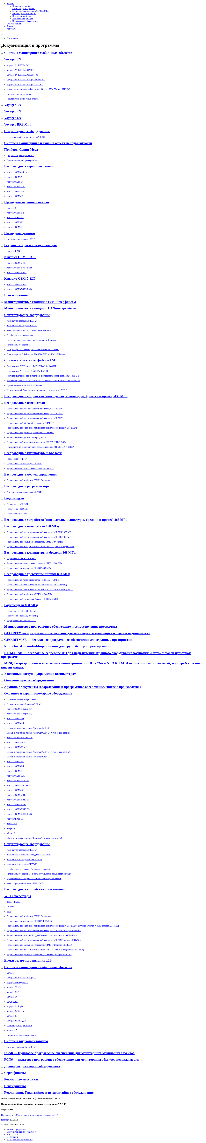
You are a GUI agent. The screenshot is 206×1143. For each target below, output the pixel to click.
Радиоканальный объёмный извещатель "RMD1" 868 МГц (35, 542)
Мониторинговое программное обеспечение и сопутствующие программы (60, 626)
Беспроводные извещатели (24, 403)
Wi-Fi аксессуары (17, 896)
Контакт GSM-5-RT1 (20, 257)
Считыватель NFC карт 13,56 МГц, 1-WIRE (27, 371)
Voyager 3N (12, 105)
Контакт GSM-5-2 (15, 213)
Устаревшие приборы (22, 18)
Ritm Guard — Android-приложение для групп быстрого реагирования (57, 646)
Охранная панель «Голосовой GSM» (24, 704)
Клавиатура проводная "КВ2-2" (22, 864)
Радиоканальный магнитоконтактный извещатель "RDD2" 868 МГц (39, 537)
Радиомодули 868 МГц (21, 605)
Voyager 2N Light (15, 1006)
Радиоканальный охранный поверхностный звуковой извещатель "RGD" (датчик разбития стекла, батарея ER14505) (63, 926)
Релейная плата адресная (18, 345)
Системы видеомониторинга (26, 1041)
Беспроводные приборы (23, 8)
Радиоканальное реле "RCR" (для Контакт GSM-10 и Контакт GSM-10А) (42, 935)
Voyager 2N (12, 59)
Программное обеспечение (25, 21)
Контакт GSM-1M (15, 718)
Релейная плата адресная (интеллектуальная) (28, 869)
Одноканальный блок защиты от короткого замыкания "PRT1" (37, 390)
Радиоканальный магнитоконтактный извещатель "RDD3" (35, 418)
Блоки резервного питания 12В (28, 960)
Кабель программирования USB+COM (25, 883)
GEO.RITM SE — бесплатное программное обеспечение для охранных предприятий (68, 639)
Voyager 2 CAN (14, 992)
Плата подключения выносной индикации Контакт (31, 340)
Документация (14, 23)
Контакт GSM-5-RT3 (20, 278)
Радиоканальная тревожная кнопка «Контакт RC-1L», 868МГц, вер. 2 (40, 589)
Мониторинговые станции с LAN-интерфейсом (40, 308)
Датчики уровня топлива (19, 94)
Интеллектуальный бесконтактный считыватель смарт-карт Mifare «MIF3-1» (43, 376)
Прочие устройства (21, 16)
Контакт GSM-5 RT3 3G (18, 809)
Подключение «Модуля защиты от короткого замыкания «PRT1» (32, 1115)
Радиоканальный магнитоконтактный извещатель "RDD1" (35, 408)
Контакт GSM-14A (16, 186)
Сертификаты (15, 1073)
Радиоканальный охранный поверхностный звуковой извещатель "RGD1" (42, 428)
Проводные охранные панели (26, 202)
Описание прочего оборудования (29, 680)
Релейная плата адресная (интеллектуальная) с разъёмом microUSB (39, 874)
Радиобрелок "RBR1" (17, 459)
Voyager (10, 973)
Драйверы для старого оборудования (32, 1066)
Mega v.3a (11, 833)
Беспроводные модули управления (30, 474)
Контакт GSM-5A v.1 (17, 742)
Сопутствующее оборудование (27, 131)
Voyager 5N (12, 997)
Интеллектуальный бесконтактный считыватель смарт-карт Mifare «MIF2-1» (43, 380)
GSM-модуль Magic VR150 (19, 1025)
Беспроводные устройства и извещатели (35, 889)
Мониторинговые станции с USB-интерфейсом (40, 302)
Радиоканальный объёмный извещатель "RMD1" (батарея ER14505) (39, 945)
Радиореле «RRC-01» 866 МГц (21, 620)
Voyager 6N (12, 118)
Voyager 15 (12, 1030)
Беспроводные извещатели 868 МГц (31, 526)
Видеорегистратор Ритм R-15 (21, 1047)
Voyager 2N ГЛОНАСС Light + (21, 977)
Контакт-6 (11, 208)
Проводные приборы (22, 6)
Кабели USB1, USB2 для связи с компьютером (29, 330)
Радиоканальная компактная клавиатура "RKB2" (30, 468)
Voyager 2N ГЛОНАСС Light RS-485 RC (26, 79)
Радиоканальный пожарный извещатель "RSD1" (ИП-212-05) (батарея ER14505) (45, 949)
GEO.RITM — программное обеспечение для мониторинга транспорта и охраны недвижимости (77, 633)
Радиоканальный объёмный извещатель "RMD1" (30, 423)
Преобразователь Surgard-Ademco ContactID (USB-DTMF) (34, 878)
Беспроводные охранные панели (29, 166)
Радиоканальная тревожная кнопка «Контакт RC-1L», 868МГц (37, 584)
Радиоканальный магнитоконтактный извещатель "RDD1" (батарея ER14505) (44, 930)
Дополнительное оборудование (22, 1035)
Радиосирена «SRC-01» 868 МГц (22, 611)
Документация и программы (20, 155)
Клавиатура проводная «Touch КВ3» (24, 859)
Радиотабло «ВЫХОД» (18, 509)
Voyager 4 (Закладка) (16, 1020)
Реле (9, 911)
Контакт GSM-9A (15, 761)
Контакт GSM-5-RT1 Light (19, 267)
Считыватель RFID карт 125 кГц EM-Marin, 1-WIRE (32, 366)
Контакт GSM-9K (15, 222)
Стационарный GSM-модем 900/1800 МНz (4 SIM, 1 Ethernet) (36, 354)
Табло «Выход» (14, 902)
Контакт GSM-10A (16, 776)
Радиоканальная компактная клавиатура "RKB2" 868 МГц (35, 563)
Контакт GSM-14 (15, 182)
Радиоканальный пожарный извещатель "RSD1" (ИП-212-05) (36, 442)
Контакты (11, 29)
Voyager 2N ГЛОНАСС (18, 65)
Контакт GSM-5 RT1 (16, 795)
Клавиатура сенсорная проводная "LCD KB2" (29, 854)
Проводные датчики (19, 233)
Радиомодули (14, 498)
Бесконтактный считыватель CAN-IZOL (26, 137)
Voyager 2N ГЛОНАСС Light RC (22, 75)
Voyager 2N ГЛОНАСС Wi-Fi (20, 70)
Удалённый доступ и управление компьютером (40, 674)
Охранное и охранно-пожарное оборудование (38, 693)
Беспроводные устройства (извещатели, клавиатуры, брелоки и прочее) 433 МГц (66, 396)
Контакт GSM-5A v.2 (17, 747)
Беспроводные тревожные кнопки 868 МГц (37, 574)
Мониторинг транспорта (24, 13)
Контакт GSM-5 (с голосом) (20, 737)
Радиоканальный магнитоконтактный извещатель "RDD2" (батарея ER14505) (44, 940)
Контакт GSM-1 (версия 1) (19, 709)
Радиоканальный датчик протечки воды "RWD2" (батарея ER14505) (39, 954)
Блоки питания (16, 295)
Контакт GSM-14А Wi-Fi (18, 785)
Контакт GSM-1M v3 (17, 172)
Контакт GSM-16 (15, 196)
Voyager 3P (12, 1016)
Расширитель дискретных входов (23, 99)
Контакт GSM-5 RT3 (16, 804)
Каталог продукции (16, 1129)
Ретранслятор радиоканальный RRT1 (24, 492)
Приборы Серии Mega (21, 149)
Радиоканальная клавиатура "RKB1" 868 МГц (29, 568)
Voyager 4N (12, 111)
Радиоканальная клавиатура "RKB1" (24, 463)
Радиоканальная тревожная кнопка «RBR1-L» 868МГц (33, 580)
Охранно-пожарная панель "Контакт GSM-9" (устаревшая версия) (38, 752)
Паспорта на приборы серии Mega (23, 160)
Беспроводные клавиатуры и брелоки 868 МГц (40, 552)
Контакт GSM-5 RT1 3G (18, 799)
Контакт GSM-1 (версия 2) (19, 713)
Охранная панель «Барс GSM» (21, 699)
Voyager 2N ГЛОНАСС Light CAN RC (25, 84)
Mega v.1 (11, 828)
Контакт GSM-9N (15, 217)
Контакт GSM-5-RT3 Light (19, 289)
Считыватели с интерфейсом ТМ (29, 360)
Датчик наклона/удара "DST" (21, 239)
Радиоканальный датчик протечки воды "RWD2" (30, 432)
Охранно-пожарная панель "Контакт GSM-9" (28, 756)
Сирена (10, 906)
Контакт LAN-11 (15, 819)
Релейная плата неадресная (20, 335)
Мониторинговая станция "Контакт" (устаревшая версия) (34, 838)
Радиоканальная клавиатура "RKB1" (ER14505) (29, 921)
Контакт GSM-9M (15, 766)
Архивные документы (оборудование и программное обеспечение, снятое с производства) (72, 687)
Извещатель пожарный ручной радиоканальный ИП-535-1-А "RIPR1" (40, 447)
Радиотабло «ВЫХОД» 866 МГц (22, 616)
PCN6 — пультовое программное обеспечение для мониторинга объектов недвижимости (71, 1059)
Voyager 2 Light (14, 987)
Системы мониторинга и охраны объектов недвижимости (48, 143)
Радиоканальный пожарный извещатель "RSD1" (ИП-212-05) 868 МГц (41, 546)
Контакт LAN (13, 251)
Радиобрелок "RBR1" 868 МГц (21, 558)
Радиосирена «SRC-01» (18, 504)
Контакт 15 (12, 823)
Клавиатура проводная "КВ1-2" (22, 321)
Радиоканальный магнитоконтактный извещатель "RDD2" (35, 413)
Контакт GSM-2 (14, 177)
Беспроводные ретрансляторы (27, 486)
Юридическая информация (20, 1139)
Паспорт (5, 1120)
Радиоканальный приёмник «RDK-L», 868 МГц (30, 594)
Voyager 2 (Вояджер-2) (17, 982)
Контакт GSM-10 (15, 771)
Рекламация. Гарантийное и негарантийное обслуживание (49, 1092)
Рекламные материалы (22, 1079)
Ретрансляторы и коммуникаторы (30, 245)
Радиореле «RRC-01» (17, 513)
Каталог (10, 3)
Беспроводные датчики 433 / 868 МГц (30, 11)
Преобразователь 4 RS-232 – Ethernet (24, 385)
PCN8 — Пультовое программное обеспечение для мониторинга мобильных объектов (69, 1053)
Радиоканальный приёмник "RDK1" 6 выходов (29, 480)
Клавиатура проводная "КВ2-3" (22, 325)
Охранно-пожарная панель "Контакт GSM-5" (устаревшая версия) (38, 733)
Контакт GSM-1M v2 (17, 723)
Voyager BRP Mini (17, 124)
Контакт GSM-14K (16, 191)
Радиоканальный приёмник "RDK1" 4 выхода (29, 916)
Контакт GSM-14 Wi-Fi (18, 780)
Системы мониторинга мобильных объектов (38, 53)
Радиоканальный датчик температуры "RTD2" (29, 437)
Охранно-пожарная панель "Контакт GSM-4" (28, 728)
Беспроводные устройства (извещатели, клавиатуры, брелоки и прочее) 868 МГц (66, 519)
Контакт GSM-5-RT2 (16, 272)
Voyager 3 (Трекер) (15, 1011)
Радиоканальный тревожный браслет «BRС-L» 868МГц (33, 599)
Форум (10, 26)
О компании (12, 38)
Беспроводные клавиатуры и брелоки (33, 453)
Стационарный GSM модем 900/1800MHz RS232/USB (33, 349)
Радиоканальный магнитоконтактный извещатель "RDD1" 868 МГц (39, 532)
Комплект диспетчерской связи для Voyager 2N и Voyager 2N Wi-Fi (38, 89)
